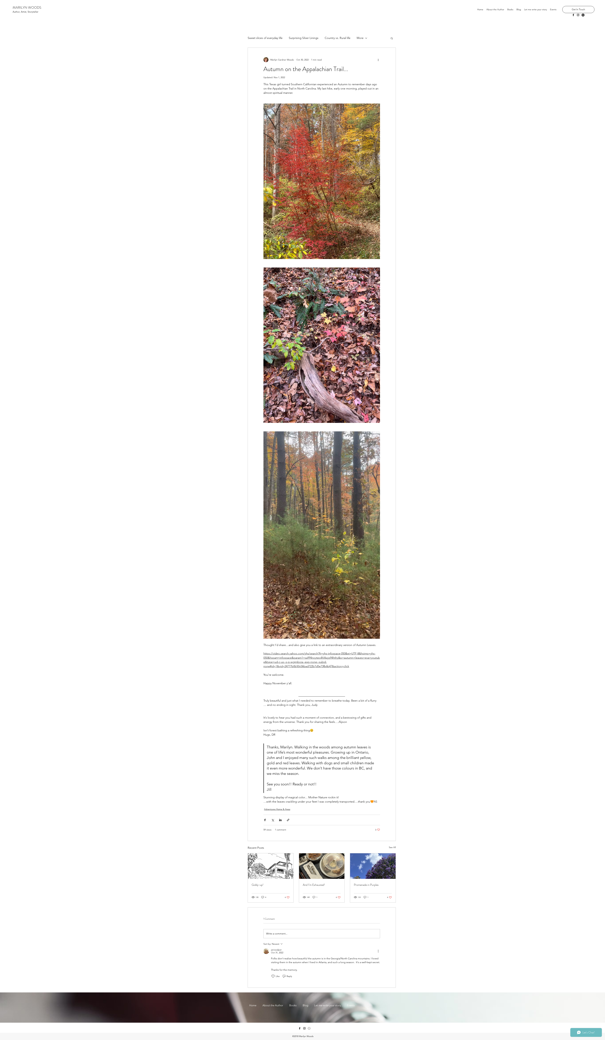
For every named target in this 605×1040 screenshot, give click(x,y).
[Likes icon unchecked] (273, 976)
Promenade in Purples (366, 885)
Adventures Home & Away (277, 809)
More (360, 38)
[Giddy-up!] (270, 866)
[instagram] (578, 15)
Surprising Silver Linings (303, 38)
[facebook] (573, 15)
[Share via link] (288, 819)
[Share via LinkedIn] (280, 819)
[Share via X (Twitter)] (272, 819)
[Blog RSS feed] (583, 15)
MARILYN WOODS (27, 7)
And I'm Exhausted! (314, 885)
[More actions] (378, 60)
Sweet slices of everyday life (265, 38)
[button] (391, 38)
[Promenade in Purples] (373, 866)
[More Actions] (378, 951)
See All (392, 847)
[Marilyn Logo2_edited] (309, 1028)
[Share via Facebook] (264, 819)
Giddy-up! (257, 885)
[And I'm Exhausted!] (322, 866)
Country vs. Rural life (337, 38)
